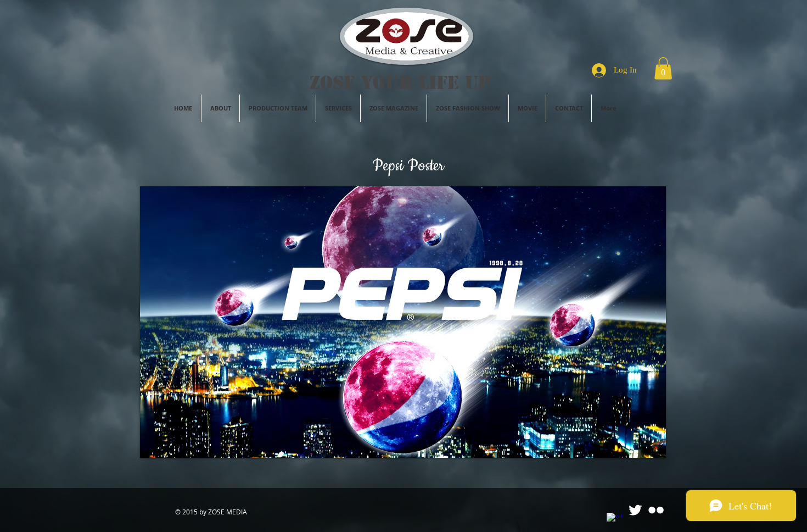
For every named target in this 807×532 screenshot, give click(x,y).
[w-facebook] (614, 520)
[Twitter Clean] (635, 510)
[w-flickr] (656, 510)
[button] (663, 68)
